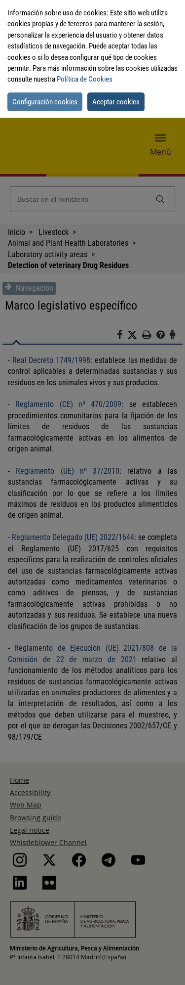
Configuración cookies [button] (44, 101)
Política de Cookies (84, 79)
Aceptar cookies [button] (116, 101)
